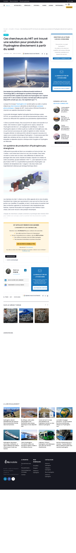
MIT (11, 297)
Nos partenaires (25, 468)
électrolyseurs (15, 106)
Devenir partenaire (24, 1)
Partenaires (59, 5)
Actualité (11, 29)
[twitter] (69, 1)
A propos (5, 1)
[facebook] (67, 1)
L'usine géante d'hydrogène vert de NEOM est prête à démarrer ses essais (65, 111)
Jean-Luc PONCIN (17, 53)
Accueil (5, 29)
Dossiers (35, 468)
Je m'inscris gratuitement (40, 288)
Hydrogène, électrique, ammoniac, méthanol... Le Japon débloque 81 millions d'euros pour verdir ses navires (11, 445)
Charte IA (6, 472)
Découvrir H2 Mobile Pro (26, 244)
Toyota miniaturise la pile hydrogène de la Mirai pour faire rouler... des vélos (65, 129)
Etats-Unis (17, 297)
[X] (44, 54)
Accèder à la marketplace (62, 58)
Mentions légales (8, 470)
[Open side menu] (4, 5)
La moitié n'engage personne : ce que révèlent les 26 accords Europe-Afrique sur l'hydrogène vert (64, 423)
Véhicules (27, 5)
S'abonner (69, 7)
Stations (36, 5)
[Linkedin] (47, 53)
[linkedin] (72, 1)
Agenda (51, 5)
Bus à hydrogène (49, 472)
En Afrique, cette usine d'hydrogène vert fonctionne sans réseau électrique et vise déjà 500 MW (29, 423)
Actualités (35, 465)
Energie (17, 29)
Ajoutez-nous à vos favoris (32, 53)
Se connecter (29, 247)
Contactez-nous (26, 250)
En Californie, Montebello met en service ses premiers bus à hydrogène (26, 317)
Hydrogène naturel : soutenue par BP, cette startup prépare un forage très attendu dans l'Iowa (41, 315)
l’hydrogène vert (21, 104)
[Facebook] (42, 53)
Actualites (17, 5)
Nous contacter (14, 1)
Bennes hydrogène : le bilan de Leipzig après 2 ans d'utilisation (65, 119)
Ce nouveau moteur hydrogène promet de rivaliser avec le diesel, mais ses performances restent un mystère (10, 314)
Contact (23, 474)
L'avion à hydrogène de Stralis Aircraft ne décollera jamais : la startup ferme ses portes (65, 139)
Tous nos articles (61, 142)
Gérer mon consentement (10, 474)
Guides (44, 5)
